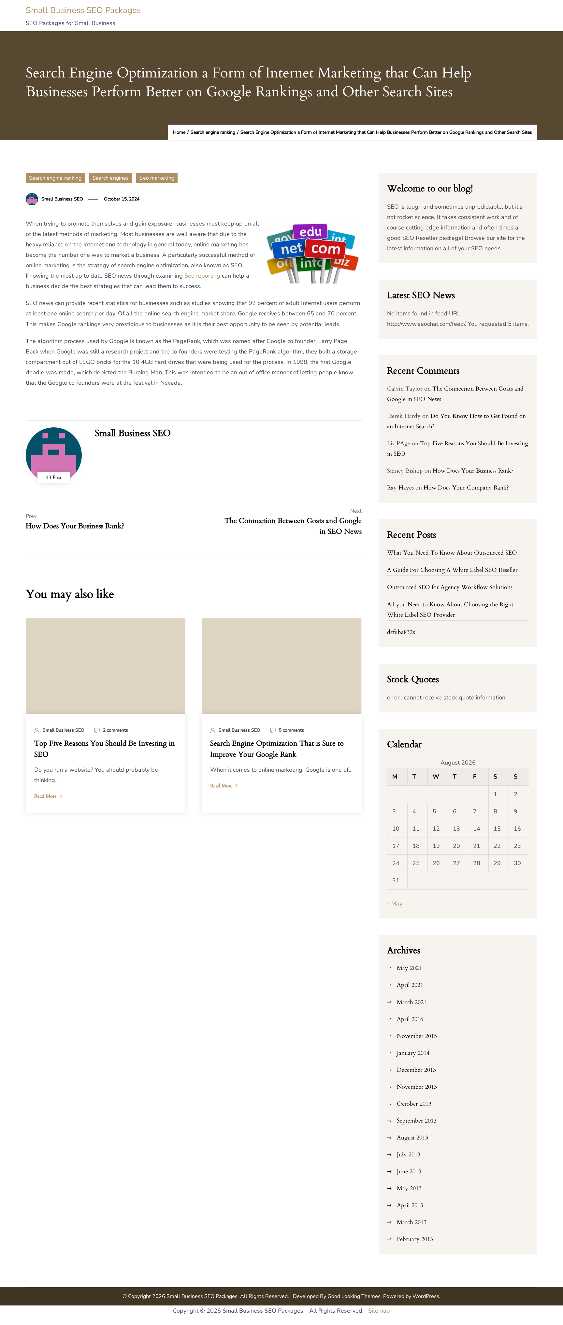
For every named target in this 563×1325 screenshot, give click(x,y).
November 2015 (417, 1036)
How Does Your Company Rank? (466, 488)
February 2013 (415, 1239)
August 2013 (412, 1138)
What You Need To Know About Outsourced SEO (452, 553)
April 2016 (410, 1019)
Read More (45, 796)
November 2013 (417, 1087)
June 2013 (409, 1171)
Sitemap (379, 1311)
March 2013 (411, 1222)
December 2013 (416, 1070)
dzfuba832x (401, 632)
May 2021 (409, 968)
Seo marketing (156, 178)
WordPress (425, 1296)
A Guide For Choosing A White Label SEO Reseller (452, 570)
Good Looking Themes (354, 1296)
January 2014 (413, 1053)
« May (394, 903)
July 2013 (408, 1155)
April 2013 (410, 1205)
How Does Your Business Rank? (473, 471)
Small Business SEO (62, 199)
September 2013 (417, 1121)
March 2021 (411, 1002)
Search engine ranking (55, 178)
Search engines (111, 178)
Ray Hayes (400, 488)
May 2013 (409, 1188)
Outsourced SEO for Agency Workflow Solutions (449, 587)
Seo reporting (202, 276)
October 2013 (414, 1104)
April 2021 (410, 985)
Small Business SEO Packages (83, 10)
